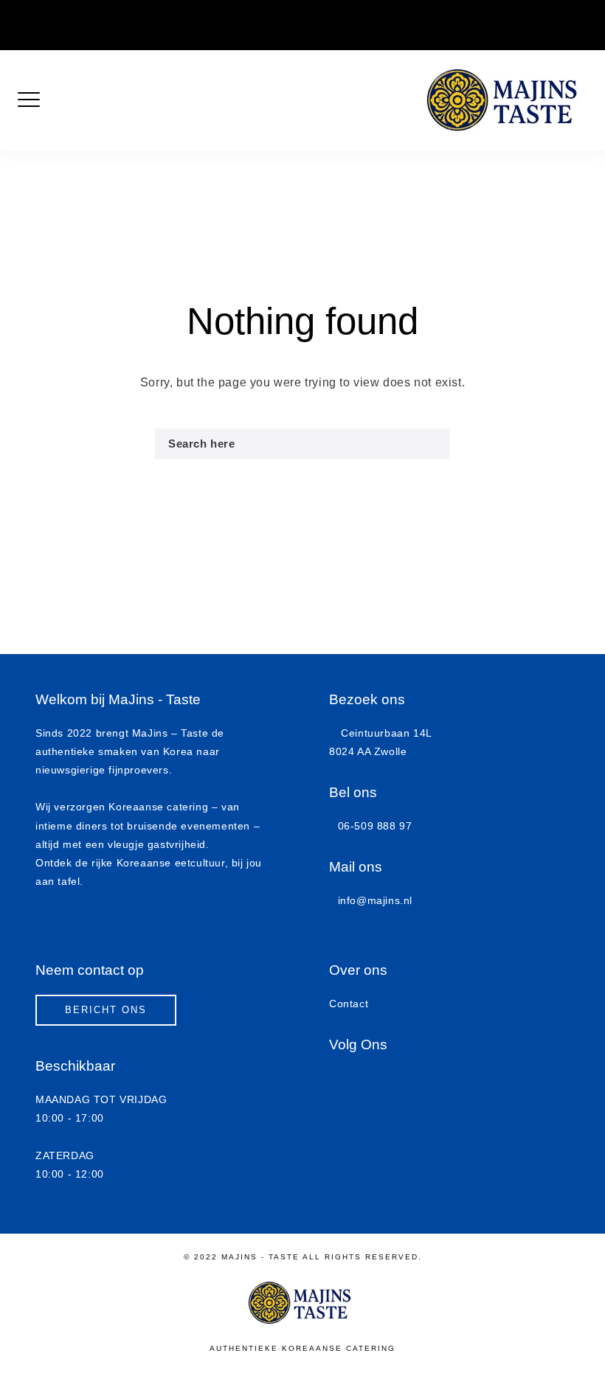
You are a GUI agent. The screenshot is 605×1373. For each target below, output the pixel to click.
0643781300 (322, 14)
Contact (348, 1003)
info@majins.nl (475, 14)
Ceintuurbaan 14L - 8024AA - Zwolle (195, 14)
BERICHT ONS (106, 1009)
